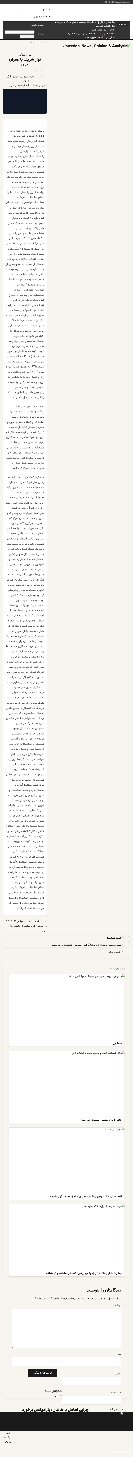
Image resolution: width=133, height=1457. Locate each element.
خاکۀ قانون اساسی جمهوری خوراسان (96, 11)
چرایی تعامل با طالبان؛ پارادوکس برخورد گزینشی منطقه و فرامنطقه (81, 18)
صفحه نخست (37, 25)
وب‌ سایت (116, 1393)
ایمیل (118, 1373)
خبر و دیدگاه (35, 42)
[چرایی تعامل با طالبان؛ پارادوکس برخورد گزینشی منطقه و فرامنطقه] (66, 1237)
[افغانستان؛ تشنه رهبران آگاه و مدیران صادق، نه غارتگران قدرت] (66, 1160)
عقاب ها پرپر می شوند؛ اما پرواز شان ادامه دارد (91, 34)
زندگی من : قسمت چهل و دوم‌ (100, 38)
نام (119, 1354)
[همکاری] (66, 1007)
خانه (45, 42)
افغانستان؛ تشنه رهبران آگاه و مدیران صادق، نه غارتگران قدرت (84, 15)
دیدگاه (117, 1306)
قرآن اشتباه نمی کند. (105, 26)
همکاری (111, 7)
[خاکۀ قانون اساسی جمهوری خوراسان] (66, 1083)
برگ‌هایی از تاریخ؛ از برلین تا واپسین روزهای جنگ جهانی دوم (85, 22)
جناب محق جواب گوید (103, 30)
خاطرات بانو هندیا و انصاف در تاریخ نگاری (94, 41)
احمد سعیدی (27, 77)
